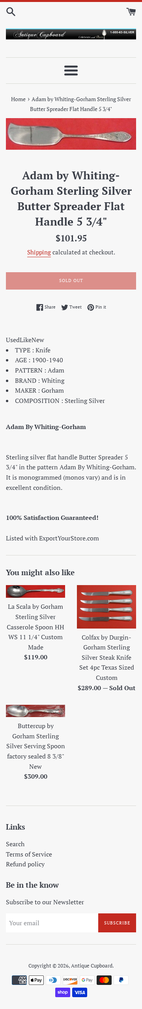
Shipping (39, 252)
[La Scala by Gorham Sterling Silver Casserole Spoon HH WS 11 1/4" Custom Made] (35, 591)
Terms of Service (29, 854)
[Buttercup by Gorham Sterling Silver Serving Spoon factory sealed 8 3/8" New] (35, 711)
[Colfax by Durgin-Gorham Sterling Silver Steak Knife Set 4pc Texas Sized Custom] (106, 607)
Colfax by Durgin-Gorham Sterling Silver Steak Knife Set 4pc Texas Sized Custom (106, 657)
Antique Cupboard (91, 965)
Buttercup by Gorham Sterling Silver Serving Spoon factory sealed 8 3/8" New (35, 745)
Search (15, 844)
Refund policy (25, 864)
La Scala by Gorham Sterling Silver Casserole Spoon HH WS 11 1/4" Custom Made (35, 626)
